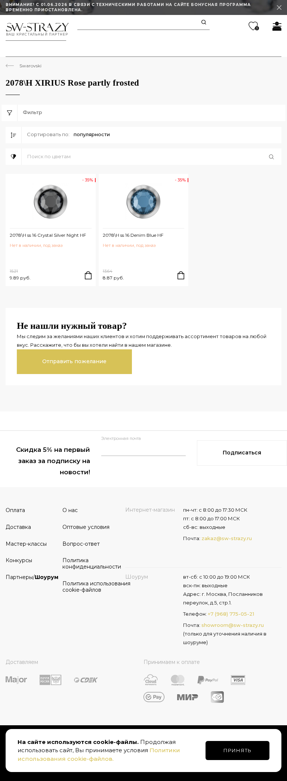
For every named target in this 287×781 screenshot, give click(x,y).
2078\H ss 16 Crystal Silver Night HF (48, 235)
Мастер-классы (26, 543)
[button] (151, 156)
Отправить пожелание (74, 361)
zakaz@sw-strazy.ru (226, 538)
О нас (70, 510)
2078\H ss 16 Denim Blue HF (133, 235)
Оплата (15, 510)
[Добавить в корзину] (88, 275)
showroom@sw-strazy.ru (232, 625)
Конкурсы (19, 560)
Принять (237, 750)
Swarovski (30, 65)
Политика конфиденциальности (88, 563)
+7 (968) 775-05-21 (231, 614)
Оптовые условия (85, 527)
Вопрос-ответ (81, 543)
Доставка (18, 527)
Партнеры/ (31, 577)
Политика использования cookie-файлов (88, 586)
